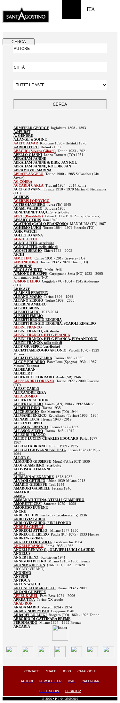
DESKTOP (73, 691)
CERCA (19, 41)
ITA (91, 9)
